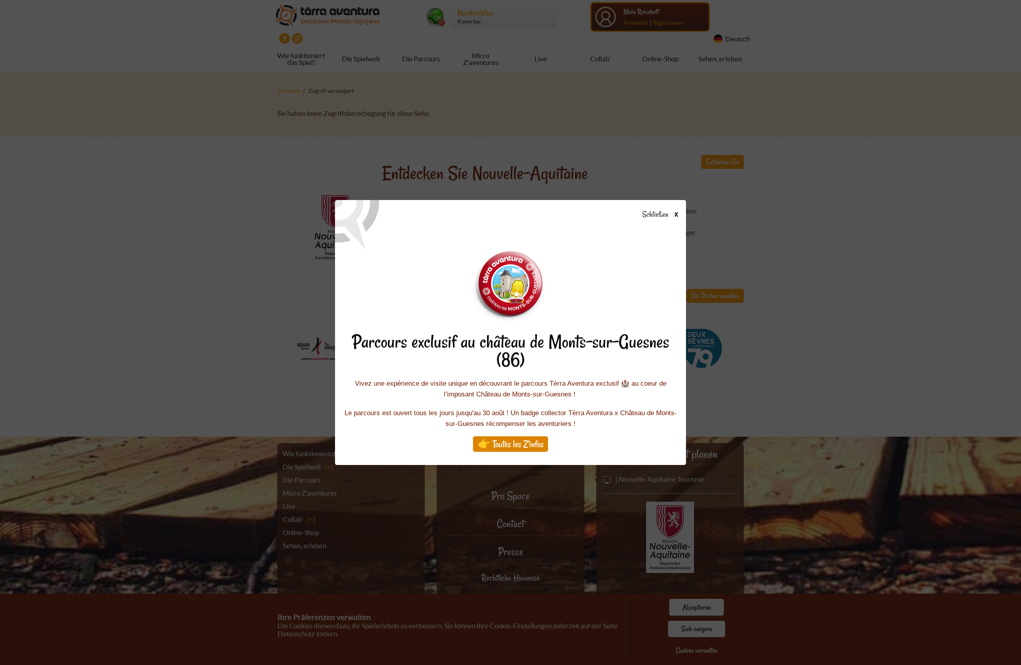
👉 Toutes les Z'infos (511, 444)
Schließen (659, 215)
